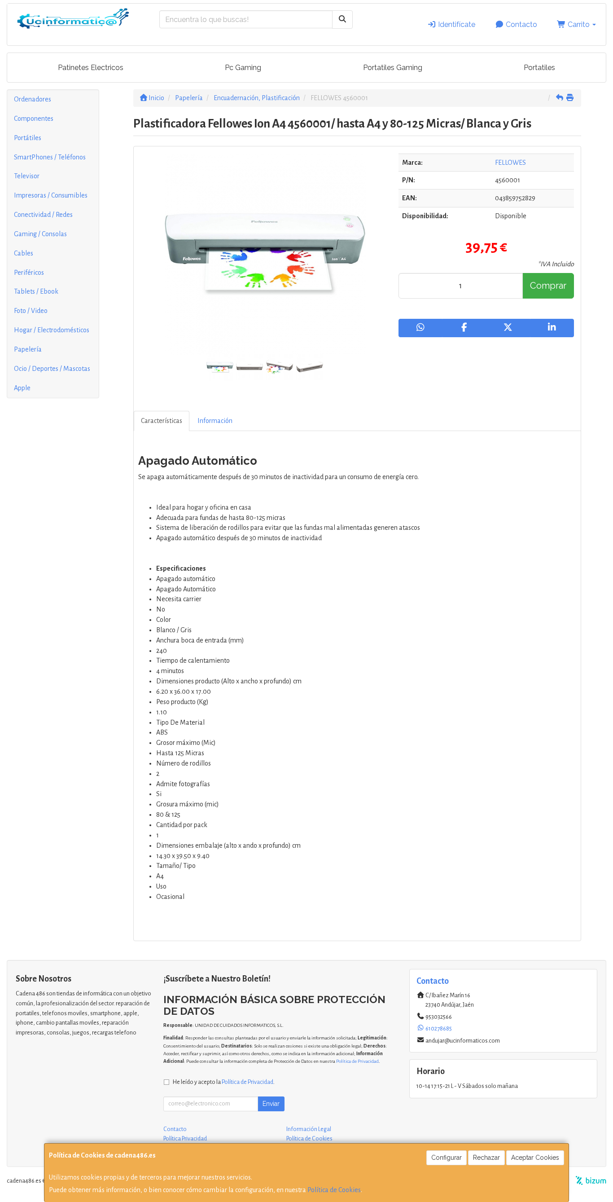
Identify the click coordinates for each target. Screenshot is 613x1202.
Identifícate (455, 24)
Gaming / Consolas (40, 234)
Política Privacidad (185, 1139)
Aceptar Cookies (535, 1157)
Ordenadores (32, 99)
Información (214, 420)
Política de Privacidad (357, 1061)
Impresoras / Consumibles (51, 195)
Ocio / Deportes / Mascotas (52, 368)
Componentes (33, 118)
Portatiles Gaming (392, 67)
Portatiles (539, 67)
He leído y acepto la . (224, 1082)
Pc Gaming (243, 67)
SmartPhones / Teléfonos (50, 157)
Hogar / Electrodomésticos (51, 330)
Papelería (28, 349)
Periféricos (29, 272)
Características (161, 420)
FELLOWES (510, 162)
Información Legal (308, 1129)
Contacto (520, 24)
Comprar (548, 285)
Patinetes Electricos (90, 67)
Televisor (26, 176)
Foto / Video (31, 310)
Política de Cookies (334, 1189)
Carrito (578, 24)
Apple (22, 388)
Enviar (271, 1103)
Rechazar (486, 1157)
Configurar (446, 1157)
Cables (23, 253)
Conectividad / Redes (43, 214)
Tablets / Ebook (36, 291)
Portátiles (27, 137)
